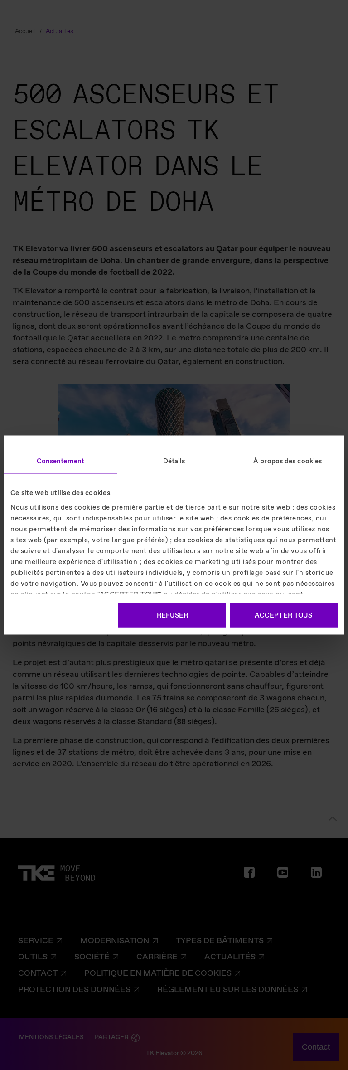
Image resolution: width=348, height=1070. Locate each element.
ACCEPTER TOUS (283, 615)
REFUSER (172, 615)
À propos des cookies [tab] (287, 461)
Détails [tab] (174, 461)
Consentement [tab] (60, 461)
